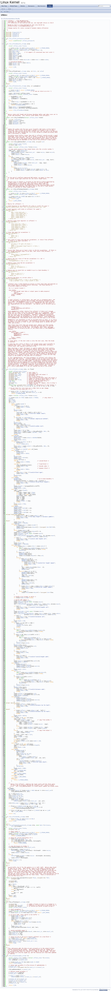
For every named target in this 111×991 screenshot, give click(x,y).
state (24, 46)
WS (15, 93)
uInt (12, 826)
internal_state (27, 94)
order (28, 385)
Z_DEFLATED (27, 417)
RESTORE (18, 443)
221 (3, 252)
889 (3, 955)
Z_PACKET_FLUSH (21, 806)
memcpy (13, 152)
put (19, 373)
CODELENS (25, 544)
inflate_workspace (27, 40)
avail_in (34, 392)
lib (1, 11)
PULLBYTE (21, 550)
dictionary (47, 825)
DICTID (35, 432)
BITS (19, 412)
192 (3, 221)
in (15, 377)
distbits (15, 123)
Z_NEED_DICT (24, 444)
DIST (24, 669)
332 (3, 369)
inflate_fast (20, 625)
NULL (17, 48)
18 (3, 38)
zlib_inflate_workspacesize (17, 38)
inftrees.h (16, 33)
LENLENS (25, 523)
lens (22, 527)
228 (3, 259)
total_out (26, 50)
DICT (24, 439)
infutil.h (15, 36)
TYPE (19, 197)
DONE (24, 768)
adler (14, 52)
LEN (27, 466)
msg (14, 51)
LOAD (10, 398)
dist (19, 145)
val (23, 552)
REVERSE (35, 437)
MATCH (24, 715)
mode (14, 53)
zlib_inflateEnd (13, 816)
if (9, 77)
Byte (41, 825)
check (29, 431)
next (37, 59)
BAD (27, 414)
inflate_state (17, 46)
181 (3, 210)
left (19, 374)
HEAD (19, 53)
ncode (20, 512)
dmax (14, 56)
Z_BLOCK (24, 449)
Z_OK (14, 67)
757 (3, 816)
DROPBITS (16, 423)
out (43, 141)
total (37, 50)
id (18, 829)
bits (14, 58)
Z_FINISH (36, 810)
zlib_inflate (6, 11)
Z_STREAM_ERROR (44, 48)
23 (3, 43)
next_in (18, 392)
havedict (15, 55)
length (20, 486)
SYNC (16, 777)
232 (3, 264)
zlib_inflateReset (14, 43)
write (14, 63)
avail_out (24, 150)
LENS (31, 604)
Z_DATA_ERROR (17, 200)
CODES (31, 535)
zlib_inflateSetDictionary (17, 825)
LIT (27, 648)
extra (20, 661)
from (19, 379)
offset (20, 693)
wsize (14, 62)
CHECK (27, 453)
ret (12, 384)
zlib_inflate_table (23, 535)
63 (3, 86)
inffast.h (15, 35)
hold (14, 57)
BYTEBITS (19, 452)
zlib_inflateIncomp (14, 955)
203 (3, 233)
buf (48, 877)
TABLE (27, 469)
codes (46, 59)
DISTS (31, 613)
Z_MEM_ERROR (22, 776)
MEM (15, 775)
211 (3, 241)
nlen (19, 508)
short (48, 527)
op (20, 634)
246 (3, 278)
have (16, 374)
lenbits (15, 121)
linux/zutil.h (17, 32)
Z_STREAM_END (22, 770)
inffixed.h (18, 119)
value (41, 71)
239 (3, 271)
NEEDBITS (16, 410)
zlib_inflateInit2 (14, 86)
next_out (32, 152)
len (15, 383)
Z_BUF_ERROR (18, 811)
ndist (20, 510)
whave (14, 65)
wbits (28, 62)
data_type (15, 803)
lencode (15, 59)
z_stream (23, 955)
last (14, 54)
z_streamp (23, 43)
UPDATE (24, 757)
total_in (15, 50)
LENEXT (25, 662)
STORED (23, 196)
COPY (24, 488)
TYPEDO (36, 397)
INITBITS (16, 433)
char (27, 745)
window (15, 108)
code (10, 380)
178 (3, 207)
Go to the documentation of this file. (10, 18)
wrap (17, 97)
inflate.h (15, 34)
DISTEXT (25, 695)
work (45, 536)
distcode (26, 59)
